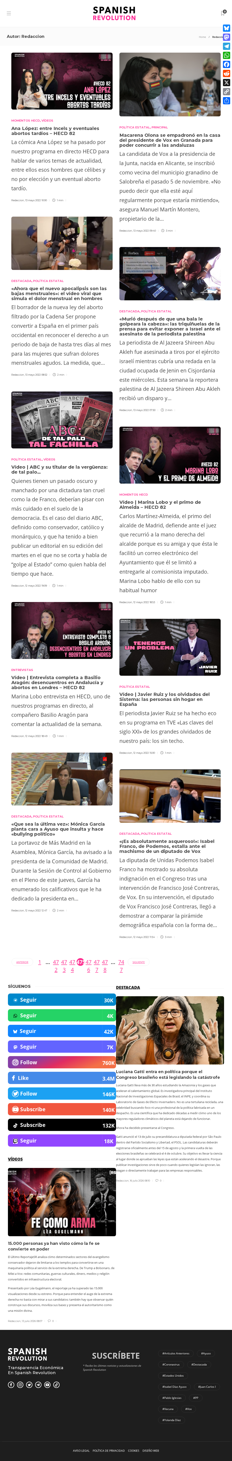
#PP (195, 1398)
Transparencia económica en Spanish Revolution (35, 1370)
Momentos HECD (25, 120)
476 (89, 962)
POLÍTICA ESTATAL (134, 127)
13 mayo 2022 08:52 (36, 374)
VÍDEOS (47, 120)
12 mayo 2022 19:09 (36, 585)
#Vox (188, 1409)
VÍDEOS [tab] (15, 1159)
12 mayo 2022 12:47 (36, 910)
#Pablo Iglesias (171, 1398)
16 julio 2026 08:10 (140, 1180)
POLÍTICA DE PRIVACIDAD (109, 1451)
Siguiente (139, 962)
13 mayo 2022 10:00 (36, 200)
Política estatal (26, 459)
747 (121, 962)
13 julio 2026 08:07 (32, 1321)
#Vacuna (168, 1409)
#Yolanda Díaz (171, 1420)
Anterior (22, 962)
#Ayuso (206, 1353)
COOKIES (133, 1451)
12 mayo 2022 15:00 (144, 752)
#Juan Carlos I (207, 1387)
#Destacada (199, 1364)
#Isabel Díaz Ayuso (174, 1387)
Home (202, 37)
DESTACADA (21, 281)
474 (72, 962)
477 (97, 962)
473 (64, 962)
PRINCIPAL (160, 127)
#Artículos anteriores (175, 1353)
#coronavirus (171, 1364)
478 (105, 962)
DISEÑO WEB (151, 1451)
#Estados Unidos (173, 1376)
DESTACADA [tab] (128, 987)
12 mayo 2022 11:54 (144, 937)
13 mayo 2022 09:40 (144, 230)
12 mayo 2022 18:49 (36, 736)
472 (56, 962)
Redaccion (17, 200)
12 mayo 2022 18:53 (144, 602)
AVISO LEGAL (81, 1451)
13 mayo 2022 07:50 (144, 410)
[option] (170, 1089)
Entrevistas (22, 670)
